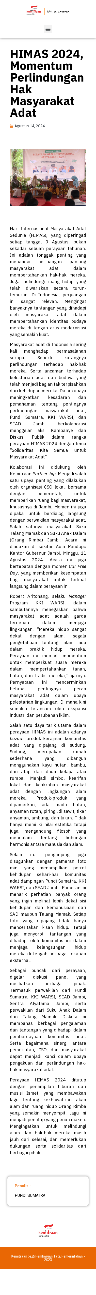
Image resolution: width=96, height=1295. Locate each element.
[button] (48, 29)
